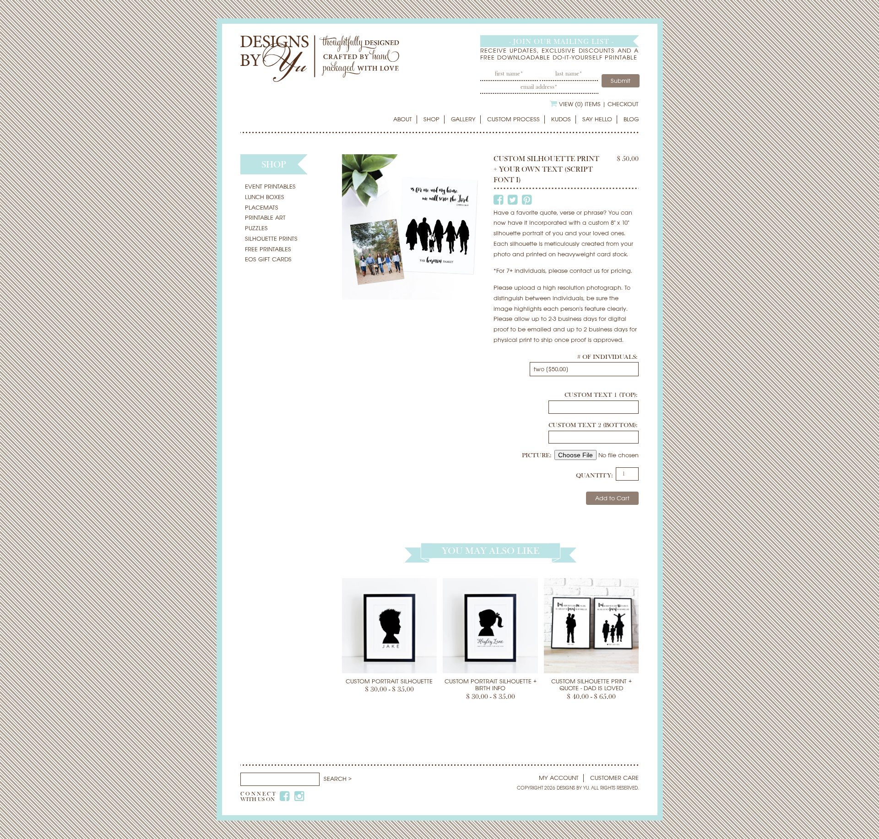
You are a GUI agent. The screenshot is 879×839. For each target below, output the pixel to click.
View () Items (579, 104)
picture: (537, 455)
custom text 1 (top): (600, 395)
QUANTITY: (594, 475)
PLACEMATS (261, 207)
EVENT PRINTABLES (270, 186)
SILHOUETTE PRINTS (271, 239)
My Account (559, 778)
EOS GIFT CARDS (268, 259)
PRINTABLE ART (265, 218)
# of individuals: (607, 357)
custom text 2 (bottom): (592, 425)
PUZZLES (256, 228)
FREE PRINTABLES (268, 249)
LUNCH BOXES (264, 197)
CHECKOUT (623, 104)
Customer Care (614, 778)
